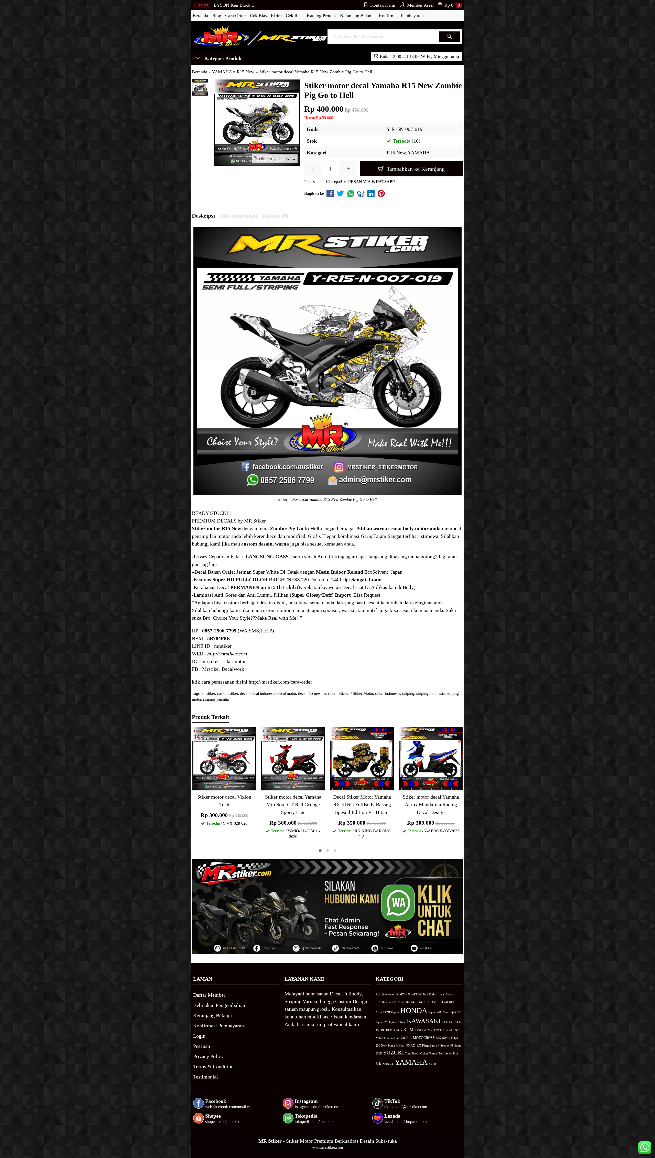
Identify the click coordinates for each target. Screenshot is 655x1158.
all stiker (208, 693)
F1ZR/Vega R (391, 1012)
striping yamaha (216, 699)
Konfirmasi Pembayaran (401, 15)
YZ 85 (432, 1063)
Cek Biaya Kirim (266, 15)
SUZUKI (393, 1053)
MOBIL (406, 1038)
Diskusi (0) (275, 215)
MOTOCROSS (424, 1038)
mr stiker (329, 693)
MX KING (443, 1038)
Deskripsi (203, 215)
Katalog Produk (321, 15)
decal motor (286, 693)
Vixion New (436, 1053)
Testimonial (205, 1077)
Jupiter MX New (438, 1012)
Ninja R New (396, 1045)
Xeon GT (388, 1063)
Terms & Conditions (214, 1066)
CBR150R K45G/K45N (411, 1002)
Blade (441, 994)
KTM (408, 1029)
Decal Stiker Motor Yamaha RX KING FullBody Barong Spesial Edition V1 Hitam (362, 804)
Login (199, 1036)
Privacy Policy (208, 1056)
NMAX (410, 1045)
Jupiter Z (454, 1012)
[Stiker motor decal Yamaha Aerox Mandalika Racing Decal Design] (431, 758)
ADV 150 (405, 994)
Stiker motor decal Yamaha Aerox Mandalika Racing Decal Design (431, 804)
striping (408, 693)
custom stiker (227, 693)
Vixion (424, 1053)
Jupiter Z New (397, 1022)
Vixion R (449, 1053)
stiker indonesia (387, 693)
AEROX (417, 994)
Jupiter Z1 (382, 1022)
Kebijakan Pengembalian (219, 1005)
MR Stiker (255, 521)
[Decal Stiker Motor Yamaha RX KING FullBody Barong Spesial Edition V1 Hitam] (362, 758)
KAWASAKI (423, 1020)
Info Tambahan (238, 215)
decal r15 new (309, 693)
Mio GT (454, 1030)
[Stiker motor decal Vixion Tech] (224, 758)
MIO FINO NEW (438, 1030)
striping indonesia (430, 693)
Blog (216, 15)
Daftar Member (209, 995)
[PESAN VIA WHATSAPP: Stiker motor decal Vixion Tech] (196, 785)
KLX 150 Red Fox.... (234, 5)
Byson (449, 994)
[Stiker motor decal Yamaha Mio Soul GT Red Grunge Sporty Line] (293, 758)
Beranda (200, 15)
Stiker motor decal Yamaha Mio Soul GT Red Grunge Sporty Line (293, 804)
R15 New (396, 152)
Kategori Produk (222, 58)
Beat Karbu (429, 994)
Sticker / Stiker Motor (356, 693)
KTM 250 (421, 1030)
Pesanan (201, 1046)
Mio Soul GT (392, 1037)
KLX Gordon (394, 1030)
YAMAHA (419, 152)
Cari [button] (449, 41)
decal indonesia (262, 693)
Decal (200, 572)
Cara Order (235, 15)
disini (241, 682)
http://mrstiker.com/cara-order (280, 682)
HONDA (413, 1010)
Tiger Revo (411, 1053)
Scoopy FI (446, 1045)
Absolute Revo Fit (387, 994)
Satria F (434, 1045)
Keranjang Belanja (357, 15)
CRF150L (432, 1002)
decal (244, 693)
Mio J (379, 1037)
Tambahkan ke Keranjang (415, 169)
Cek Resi (294, 15)
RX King (423, 1045)
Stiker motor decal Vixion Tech (224, 800)
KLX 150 (447, 1022)
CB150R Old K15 (386, 1002)
